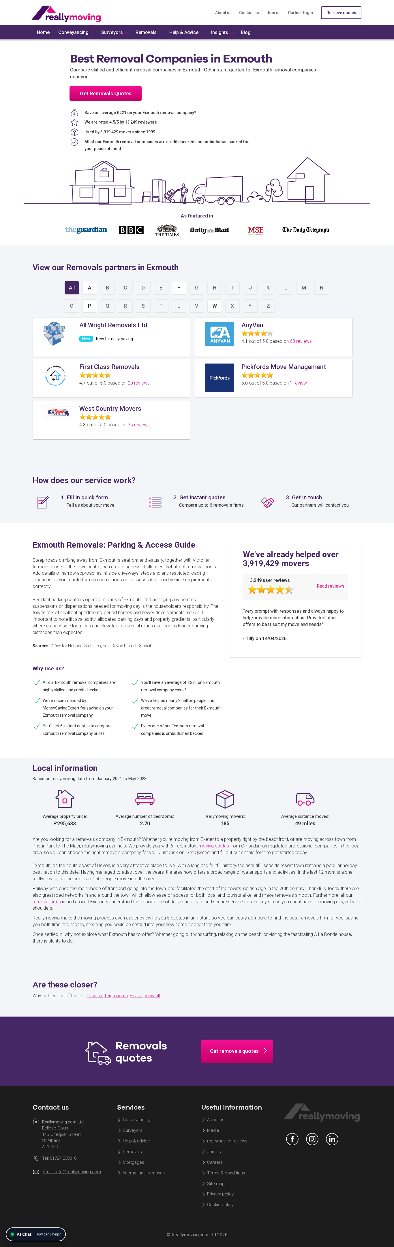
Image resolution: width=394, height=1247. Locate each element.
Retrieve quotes (341, 12)
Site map (216, 1183)
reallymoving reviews (227, 1141)
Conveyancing (136, 1120)
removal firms (47, 901)
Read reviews (330, 586)
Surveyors (132, 1130)
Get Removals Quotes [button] (106, 93)
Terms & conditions (226, 1173)
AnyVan (252, 325)
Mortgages (133, 1162)
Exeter (136, 995)
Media (213, 1130)
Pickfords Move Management (283, 366)
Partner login (300, 12)
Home (43, 32)
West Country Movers (110, 408)
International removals (144, 1173)
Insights (219, 32)
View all (152, 995)
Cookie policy (220, 1205)
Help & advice (136, 1141)
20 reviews (139, 383)
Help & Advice (183, 32)
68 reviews (301, 341)
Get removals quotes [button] (234, 1051)
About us (223, 12)
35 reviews (139, 424)
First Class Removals (109, 366)
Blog (246, 32)
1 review (298, 383)
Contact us (249, 12)
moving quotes (214, 846)
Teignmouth (116, 995)
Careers (215, 1162)
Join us (274, 12)
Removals (132, 1151)
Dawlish (94, 995)
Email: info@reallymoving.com (72, 1171)
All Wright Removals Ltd (113, 325)
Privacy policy (220, 1194)
